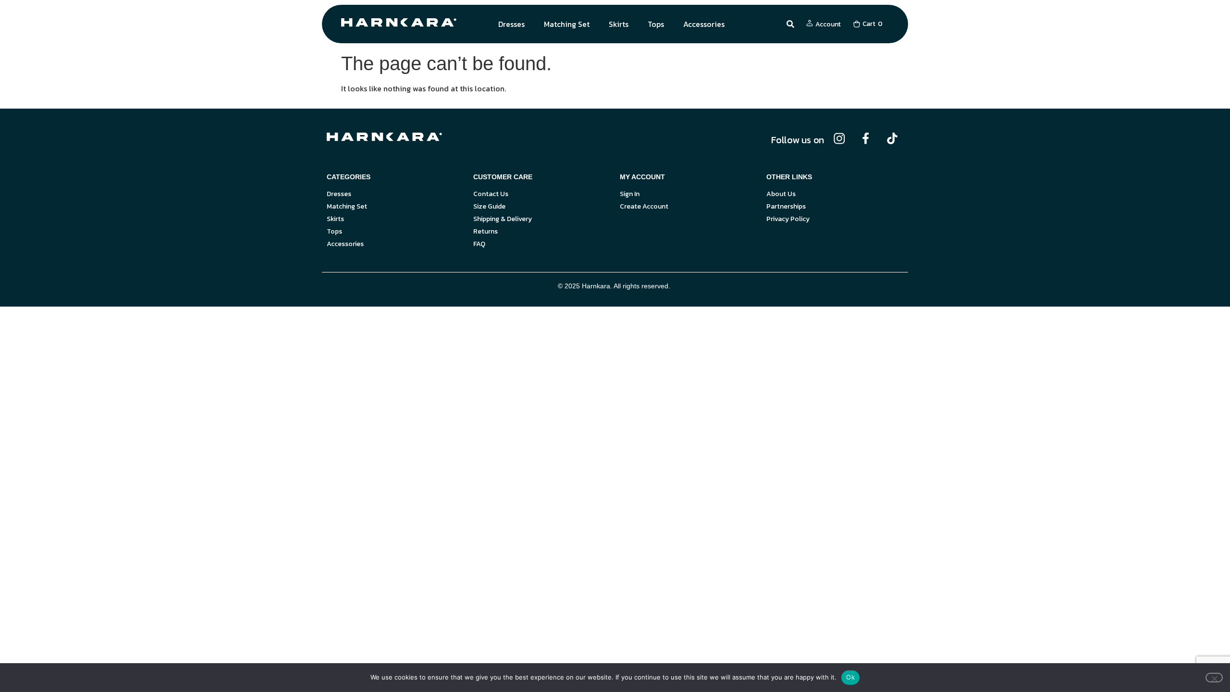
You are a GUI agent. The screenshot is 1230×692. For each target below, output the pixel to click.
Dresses (511, 24)
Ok (850, 677)
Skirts (618, 24)
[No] (1214, 677)
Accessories (704, 24)
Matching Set (567, 24)
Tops (656, 24)
